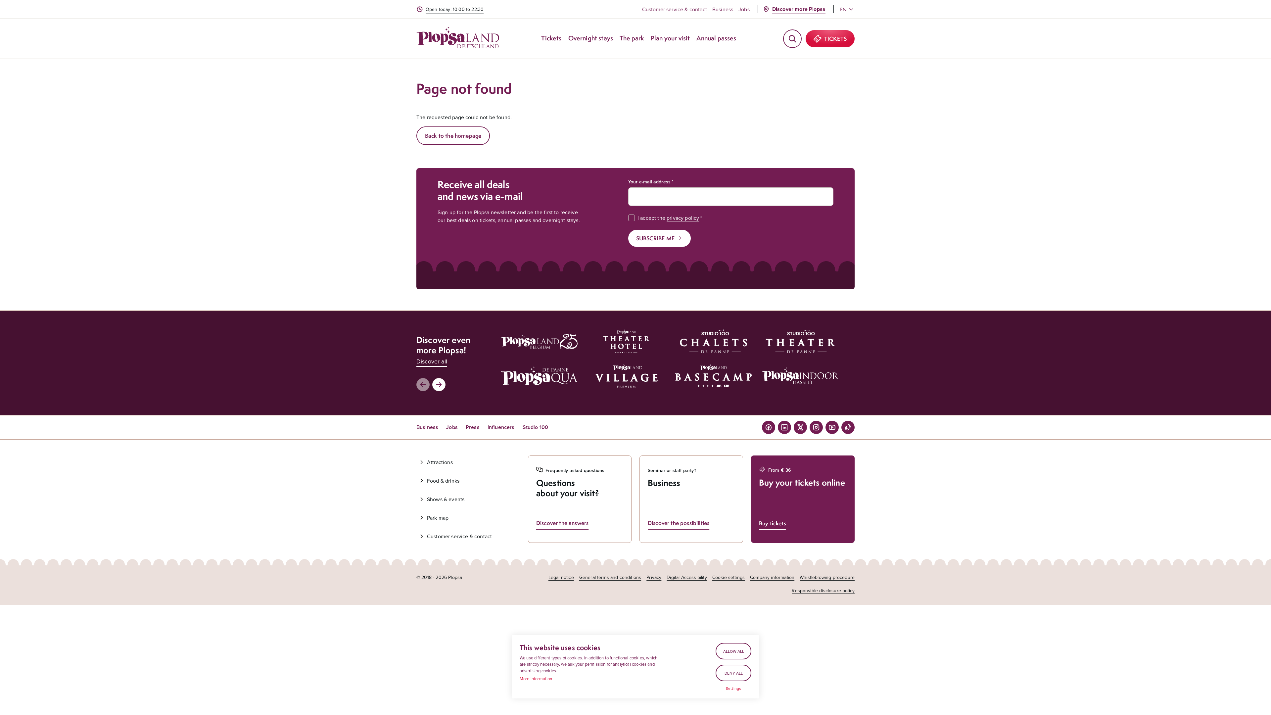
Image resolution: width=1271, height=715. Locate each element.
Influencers (501, 427)
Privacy (653, 577)
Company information (772, 577)
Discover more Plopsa (798, 9)
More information (536, 679)
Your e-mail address (649, 182)
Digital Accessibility (687, 577)
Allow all (733, 651)
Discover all (431, 361)
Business (722, 9)
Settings (733, 689)
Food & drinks (443, 480)
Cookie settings (728, 577)
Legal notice (561, 577)
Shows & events (445, 499)
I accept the (668, 218)
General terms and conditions (610, 577)
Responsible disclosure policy (823, 590)
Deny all (734, 673)
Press (473, 427)
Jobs (744, 9)
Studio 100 (535, 427)
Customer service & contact (674, 9)
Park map (437, 517)
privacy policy (683, 218)
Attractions (440, 462)
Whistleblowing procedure (827, 577)
